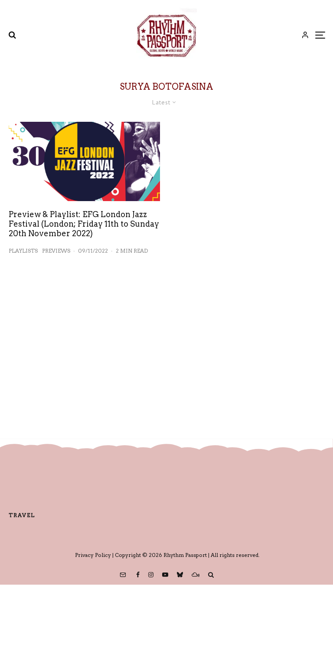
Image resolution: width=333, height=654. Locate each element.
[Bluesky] (180, 574)
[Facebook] (138, 574)
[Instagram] (151, 574)
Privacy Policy (93, 555)
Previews (56, 250)
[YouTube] (165, 574)
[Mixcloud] (195, 574)
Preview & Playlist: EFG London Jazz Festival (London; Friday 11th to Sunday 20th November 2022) (84, 224)
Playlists (23, 250)
